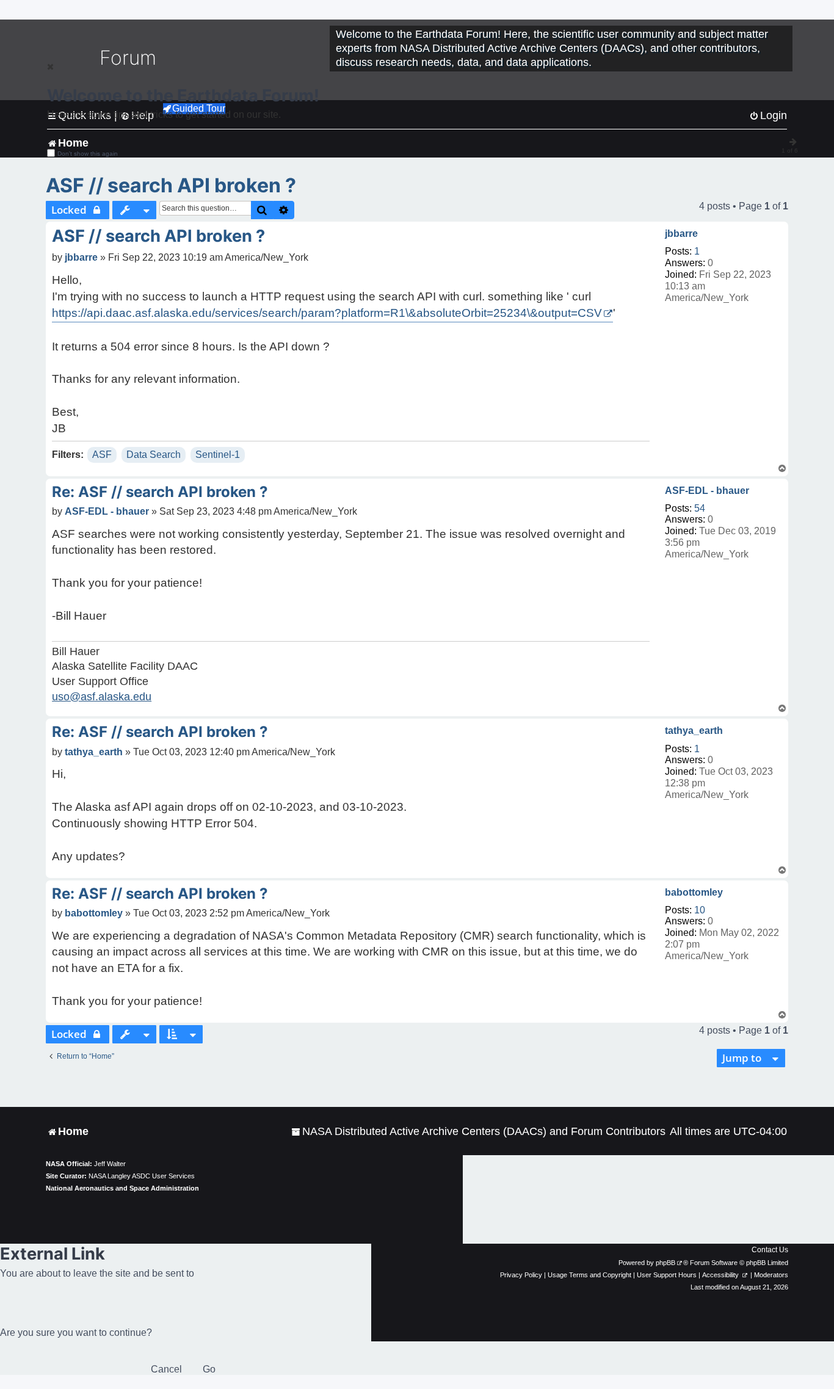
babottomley (694, 892)
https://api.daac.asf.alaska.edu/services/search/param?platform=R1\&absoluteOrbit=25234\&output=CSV (327, 312)
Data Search (153, 454)
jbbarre (681, 233)
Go (209, 1369)
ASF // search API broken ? (171, 185)
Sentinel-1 (217, 454)
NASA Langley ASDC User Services (142, 1176)
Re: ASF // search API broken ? (160, 492)
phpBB (665, 1262)
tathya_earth (694, 730)
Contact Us (770, 1250)
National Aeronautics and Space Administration (122, 1188)
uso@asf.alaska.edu (101, 697)
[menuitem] (478, 1132)
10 (699, 910)
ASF (102, 454)
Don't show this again (87, 153)
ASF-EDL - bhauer (707, 490)
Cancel (166, 1369)
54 (699, 508)
